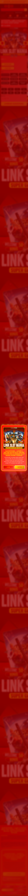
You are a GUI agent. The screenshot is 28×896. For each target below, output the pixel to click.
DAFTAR (20, 467)
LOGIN (8, 467)
